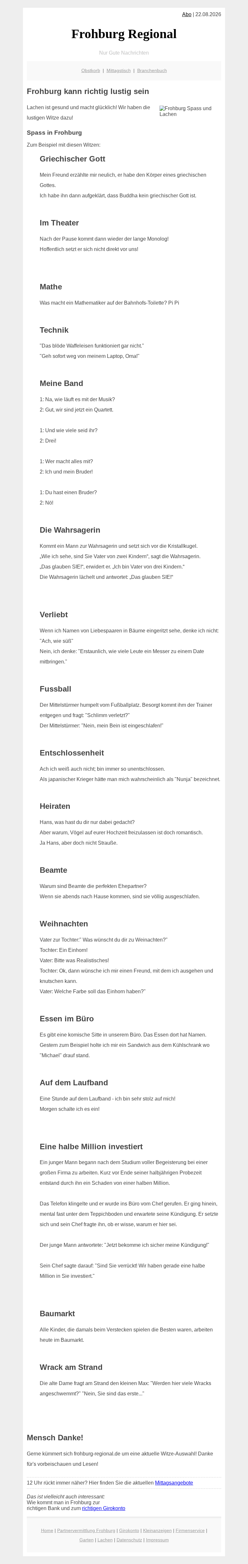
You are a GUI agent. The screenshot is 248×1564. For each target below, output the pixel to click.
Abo (186, 14)
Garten (86, 1539)
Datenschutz (129, 1539)
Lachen (105, 1539)
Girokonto (129, 1530)
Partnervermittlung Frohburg (86, 1530)
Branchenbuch (152, 70)
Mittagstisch (119, 70)
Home (47, 1530)
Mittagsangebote (174, 1483)
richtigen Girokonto (103, 1508)
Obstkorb (90, 70)
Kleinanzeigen (157, 1530)
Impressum (157, 1539)
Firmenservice (190, 1530)
